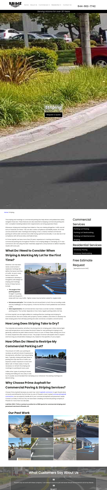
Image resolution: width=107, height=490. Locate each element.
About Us (33, 5)
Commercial (43, 5)
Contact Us (67, 5)
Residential (55, 5)
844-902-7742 (87, 6)
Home (26, 5)
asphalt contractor (46, 392)
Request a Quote (53, 115)
